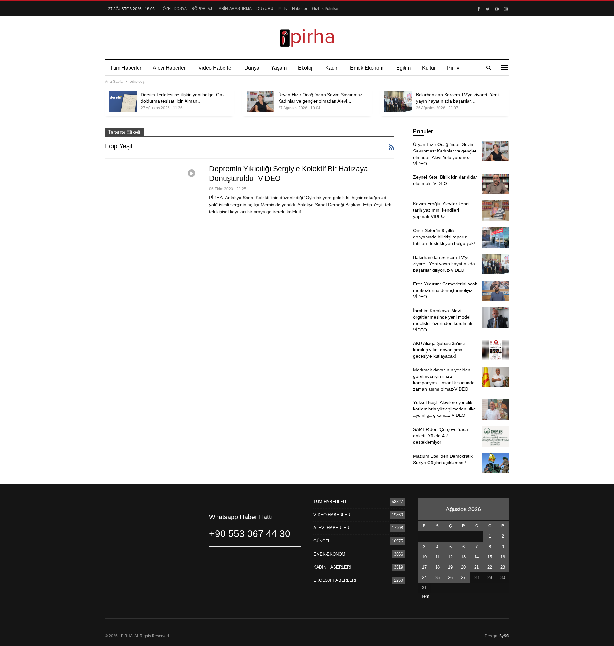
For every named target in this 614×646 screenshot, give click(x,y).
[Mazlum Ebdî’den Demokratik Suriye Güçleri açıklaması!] (495, 463)
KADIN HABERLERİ (332, 567)
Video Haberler (215, 68)
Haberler (299, 8)
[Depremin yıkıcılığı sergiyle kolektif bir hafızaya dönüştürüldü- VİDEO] (153, 194)
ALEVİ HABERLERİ (331, 527)
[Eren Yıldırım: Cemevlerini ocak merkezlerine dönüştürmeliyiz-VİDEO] (495, 291)
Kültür (429, 68)
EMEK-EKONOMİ (330, 554)
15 (489, 557)
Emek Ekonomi (367, 68)
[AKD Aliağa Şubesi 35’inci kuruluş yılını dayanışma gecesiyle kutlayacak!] (495, 350)
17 (424, 567)
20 (463, 567)
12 (450, 557)
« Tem (423, 596)
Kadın (332, 68)
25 (437, 577)
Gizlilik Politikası (326, 8)
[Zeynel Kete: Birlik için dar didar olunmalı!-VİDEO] (495, 184)
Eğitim (403, 68)
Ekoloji (306, 68)
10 (424, 557)
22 (489, 567)
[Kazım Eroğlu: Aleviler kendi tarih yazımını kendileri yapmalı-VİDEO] (495, 210)
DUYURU (264, 8)
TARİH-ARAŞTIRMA (234, 8)
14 (476, 557)
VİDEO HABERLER (331, 514)
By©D (504, 636)
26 (450, 577)
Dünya (251, 68)
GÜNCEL (321, 541)
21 (476, 567)
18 (437, 567)
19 (450, 567)
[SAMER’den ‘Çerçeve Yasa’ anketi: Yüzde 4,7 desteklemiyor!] (495, 436)
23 (502, 567)
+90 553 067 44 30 (249, 533)
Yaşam (279, 68)
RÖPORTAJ (202, 8)
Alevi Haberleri (170, 68)
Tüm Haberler (125, 68)
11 (437, 557)
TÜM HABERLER (329, 501)
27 (463, 577)
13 (463, 557)
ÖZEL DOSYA (175, 8)
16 (502, 557)
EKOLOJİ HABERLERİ (334, 580)
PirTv (282, 8)
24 (424, 577)
